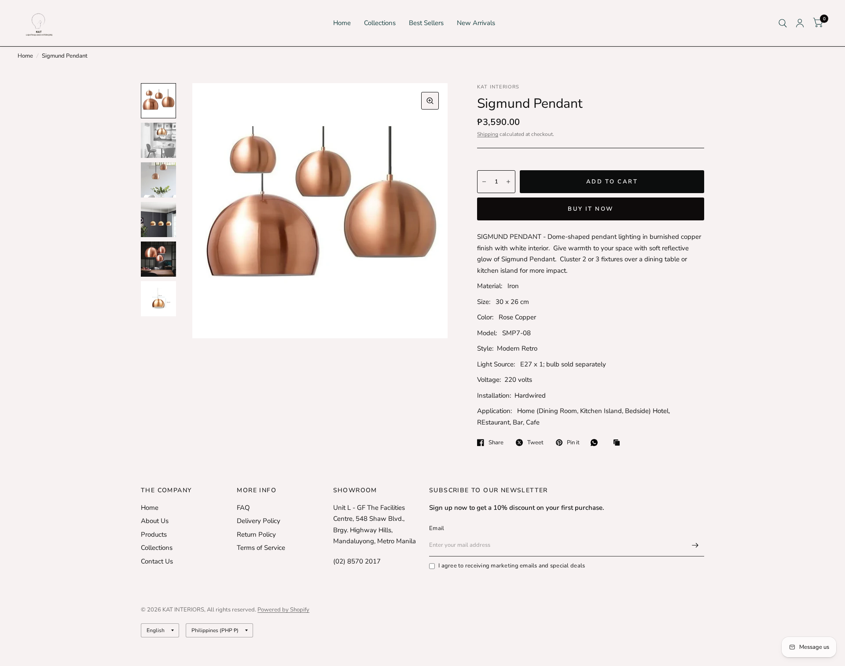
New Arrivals (476, 22)
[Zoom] (430, 101)
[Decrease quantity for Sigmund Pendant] (484, 182)
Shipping (487, 134)
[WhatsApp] (596, 442)
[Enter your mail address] (695, 545)
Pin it (573, 442)
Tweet (535, 442)
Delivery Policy (258, 520)
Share (496, 442)
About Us (155, 520)
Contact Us (157, 561)
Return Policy (256, 534)
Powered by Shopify (283, 610)
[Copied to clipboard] (619, 443)
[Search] (782, 23)
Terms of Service (261, 547)
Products (154, 534)
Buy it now (591, 209)
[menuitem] (342, 23)
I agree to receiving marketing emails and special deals (511, 566)
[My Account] (799, 23)
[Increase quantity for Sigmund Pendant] (508, 182)
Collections (380, 22)
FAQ (243, 507)
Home (342, 22)
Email (436, 528)
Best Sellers (426, 22)
